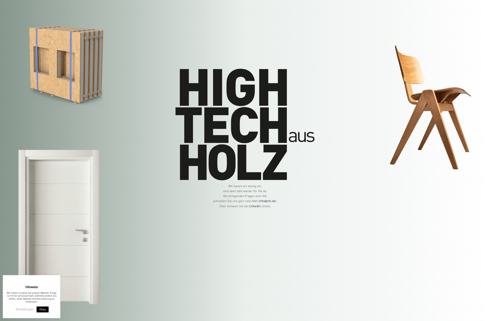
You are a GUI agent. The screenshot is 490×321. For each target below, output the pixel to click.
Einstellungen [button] (25, 309)
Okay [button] (42, 309)
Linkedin (255, 206)
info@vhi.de (267, 201)
